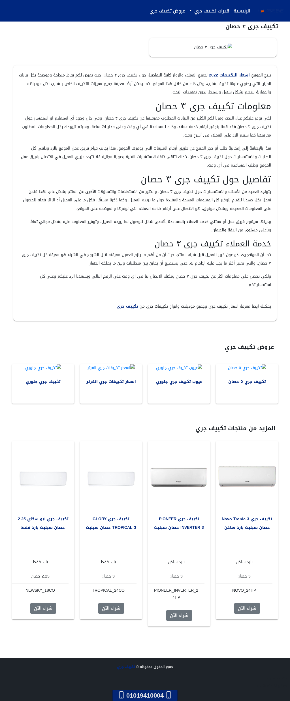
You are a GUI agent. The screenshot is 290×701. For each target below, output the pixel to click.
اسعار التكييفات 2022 (229, 75)
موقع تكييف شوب (272, 685)
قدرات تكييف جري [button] (211, 11)
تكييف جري (127, 306)
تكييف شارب (277, 678)
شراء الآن (247, 608)
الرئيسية (242, 11)
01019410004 (145, 695)
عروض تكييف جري (167, 11)
